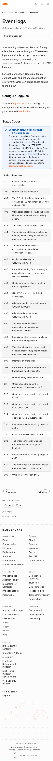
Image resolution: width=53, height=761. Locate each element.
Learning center (37, 614)
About (32, 540)
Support (6, 626)
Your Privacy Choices (28, 755)
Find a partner (9, 552)
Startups (6, 556)
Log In (5, 695)
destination (25, 111)
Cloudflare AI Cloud (12, 653)
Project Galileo (9, 575)
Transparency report (39, 595)
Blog (4, 634)
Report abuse (35, 599)
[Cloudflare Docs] (5, 4)
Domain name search (13, 564)
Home (4, 12)
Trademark (36, 750)
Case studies (8, 618)
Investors (33, 548)
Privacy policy (17, 747)
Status (5, 622)
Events (5, 630)
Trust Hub (34, 582)
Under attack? (9, 560)
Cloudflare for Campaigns (9, 585)
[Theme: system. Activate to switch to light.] (42, 4)
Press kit (33, 556)
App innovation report (13, 610)
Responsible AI (36, 590)
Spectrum (13, 12)
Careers (33, 544)
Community (34, 618)
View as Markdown (36, 28)
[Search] (36, 4)
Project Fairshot (10, 590)
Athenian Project (10, 579)
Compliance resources (35, 577)
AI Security (7, 657)
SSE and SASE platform (9, 647)
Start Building (8, 691)
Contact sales (9, 544)
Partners (6, 548)
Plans (5, 540)
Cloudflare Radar (10, 614)
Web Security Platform (9, 682)
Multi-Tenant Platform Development (9, 674)
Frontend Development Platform (9, 664)
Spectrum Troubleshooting (21, 166)
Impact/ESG (8, 595)
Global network (36, 560)
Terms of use (23, 750)
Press (32, 552)
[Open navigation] (48, 4)
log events (18, 103)
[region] (26, 325)
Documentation (36, 610)
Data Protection (37, 586)
